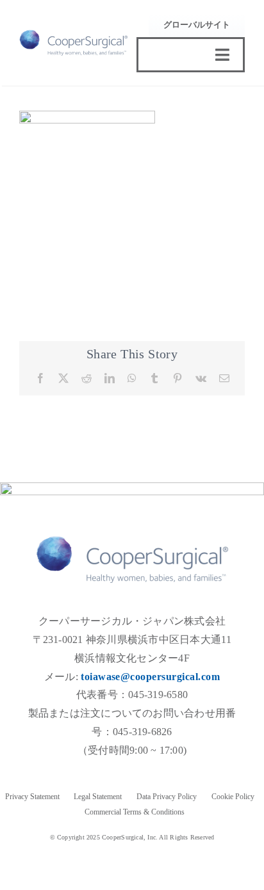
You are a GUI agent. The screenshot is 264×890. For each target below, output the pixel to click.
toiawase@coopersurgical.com (150, 676)
